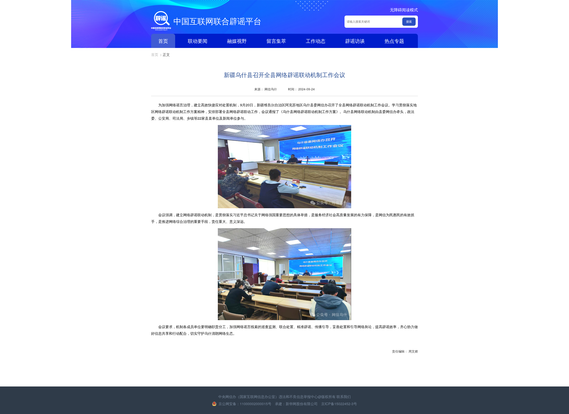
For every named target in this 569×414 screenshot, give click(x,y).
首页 (163, 40)
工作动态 (315, 40)
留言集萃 (276, 40)
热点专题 (394, 40)
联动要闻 (197, 40)
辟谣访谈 (355, 40)
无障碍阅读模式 (404, 9)
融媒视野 (237, 40)
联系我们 (344, 396)
